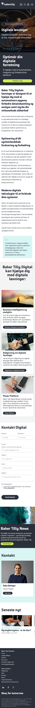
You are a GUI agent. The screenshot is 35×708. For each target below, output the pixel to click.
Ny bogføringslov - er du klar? (16, 630)
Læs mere (8, 593)
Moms (3, 677)
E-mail (3, 444)
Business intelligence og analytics (15, 327)
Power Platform (9, 413)
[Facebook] (8, 687)
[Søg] (24, 4)
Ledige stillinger (5, 655)
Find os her (4, 660)
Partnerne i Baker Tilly (7, 662)
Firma (3, 464)
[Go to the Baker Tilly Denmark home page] (8, 4)
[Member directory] (28, 4)
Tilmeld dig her (7, 543)
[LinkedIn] (3, 687)
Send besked (10, 497)
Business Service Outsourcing (9, 682)
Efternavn (21, 433)
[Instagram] (13, 687)
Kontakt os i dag (17, 81)
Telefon (4, 455)
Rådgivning (4, 671)
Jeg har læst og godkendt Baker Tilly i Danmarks (17, 487)
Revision (3, 675)
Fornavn (4, 433)
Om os (3, 653)
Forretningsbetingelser (7, 664)
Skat (2, 673)
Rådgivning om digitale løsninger (15, 370)
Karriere (3, 657)
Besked (4, 473)
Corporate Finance (6, 679)
